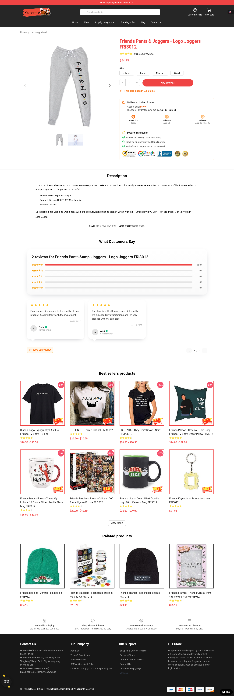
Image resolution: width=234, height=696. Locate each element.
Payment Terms (127, 655)
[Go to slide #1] (59, 140)
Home (23, 32)
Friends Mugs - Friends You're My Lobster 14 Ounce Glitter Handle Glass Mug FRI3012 (41, 502)
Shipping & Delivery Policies (133, 650)
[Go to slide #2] (75, 140)
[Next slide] (109, 85)
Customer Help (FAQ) (130, 668)
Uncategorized (39, 32)
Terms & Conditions (80, 655)
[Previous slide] (25, 85)
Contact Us (125, 664)
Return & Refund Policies (132, 659)
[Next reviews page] (204, 350)
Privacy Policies (78, 659)
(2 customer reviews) (144, 54)
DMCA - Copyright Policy (82, 664)
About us (75, 650)
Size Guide (41, 216)
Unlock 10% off (6, 682)
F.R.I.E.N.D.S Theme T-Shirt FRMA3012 (91, 430)
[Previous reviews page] (189, 350)
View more (117, 523)
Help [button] (228, 692)
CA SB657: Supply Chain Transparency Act (91, 668)
